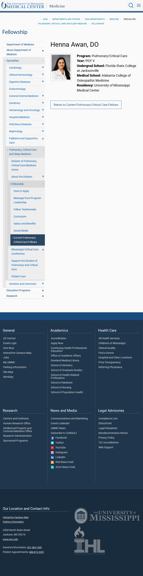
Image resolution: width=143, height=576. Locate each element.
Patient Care (18, 276)
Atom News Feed (64, 467)
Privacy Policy (106, 437)
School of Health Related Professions (65, 377)
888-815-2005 (36, 552)
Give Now (8, 348)
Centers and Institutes (16, 418)
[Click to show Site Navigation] (138, 5)
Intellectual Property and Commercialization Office (17, 430)
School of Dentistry (62, 365)
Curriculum (20, 216)
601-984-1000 (34, 547)
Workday (8, 377)
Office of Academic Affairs (66, 355)
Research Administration (17, 435)
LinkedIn (59, 457)
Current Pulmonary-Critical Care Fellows (25, 240)
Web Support (105, 447)
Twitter (59, 442)
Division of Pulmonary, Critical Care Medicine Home (24, 165)
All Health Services (109, 338)
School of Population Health (67, 392)
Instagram (61, 452)
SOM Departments (95, 19)
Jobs (6, 357)
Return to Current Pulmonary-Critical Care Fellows (86, 105)
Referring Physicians (110, 367)
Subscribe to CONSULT (64, 433)
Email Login (10, 343)
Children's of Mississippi (111, 343)
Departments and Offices (66, 19)
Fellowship (98, 24)
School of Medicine (61, 382)
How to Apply (21, 191)
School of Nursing (61, 387)
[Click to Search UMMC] (131, 5)
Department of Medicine (20, 44)
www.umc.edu (10, 539)
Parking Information (14, 367)
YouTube (60, 447)
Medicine (57, 6)
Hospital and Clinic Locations (115, 357)
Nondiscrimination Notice (113, 433)
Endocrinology (17, 89)
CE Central (9, 338)
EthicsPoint (105, 423)
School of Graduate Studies (66, 370)
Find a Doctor (106, 353)
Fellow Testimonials (25, 209)
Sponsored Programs (15, 440)
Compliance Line (107, 418)
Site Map (8, 372)
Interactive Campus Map (17, 353)
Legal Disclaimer (107, 428)
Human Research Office (16, 423)
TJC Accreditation (108, 442)
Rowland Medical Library (65, 360)
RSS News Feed (63, 462)
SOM (45, 19)
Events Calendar (60, 423)
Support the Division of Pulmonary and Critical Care (24, 265)
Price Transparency (109, 362)
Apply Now (57, 343)
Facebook (60, 437)
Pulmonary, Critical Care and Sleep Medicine (62, 24)
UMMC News (58, 428)
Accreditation (58, 338)
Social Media (21, 230)
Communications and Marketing (69, 418)
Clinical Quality (106, 348)
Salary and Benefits (25, 223)
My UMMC (9, 362)
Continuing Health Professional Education (69, 350)
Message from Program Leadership (27, 200)
